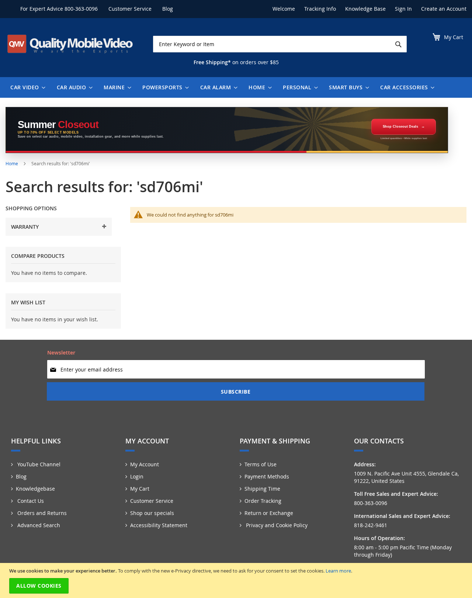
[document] (237, 580)
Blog (167, 8)
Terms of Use (260, 464)
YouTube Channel (38, 464)
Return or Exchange (268, 512)
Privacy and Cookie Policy (276, 525)
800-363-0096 (81, 8)
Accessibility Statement (158, 525)
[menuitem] (26, 87)
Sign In (403, 8)
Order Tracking (262, 500)
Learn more (338, 570)
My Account (144, 464)
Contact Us (30, 500)
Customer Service (130, 8)
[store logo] (70, 44)
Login (136, 476)
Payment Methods (266, 476)
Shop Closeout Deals (400, 126)
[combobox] (280, 44)
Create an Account (443, 8)
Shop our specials (152, 512)
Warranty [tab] (25, 226)
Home (12, 163)
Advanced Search (38, 525)
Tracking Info (320, 8)
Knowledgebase (35, 488)
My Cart (139, 488)
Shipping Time (262, 488)
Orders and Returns (41, 512)
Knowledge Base (365, 8)
